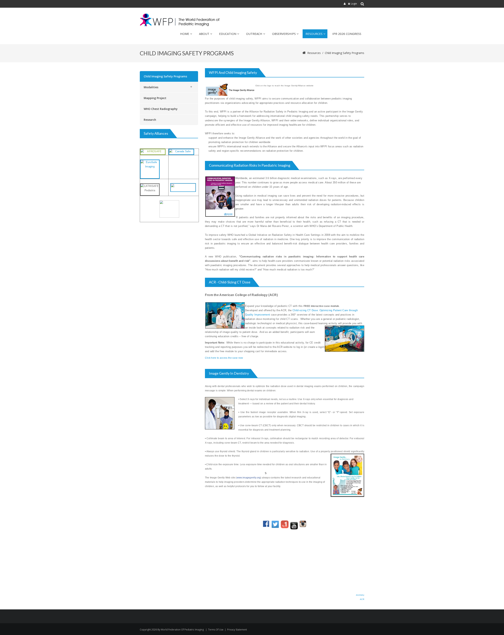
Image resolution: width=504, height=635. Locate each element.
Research (150, 120)
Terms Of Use (215, 629)
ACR (362, 599)
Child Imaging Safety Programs (165, 76)
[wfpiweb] (180, 20)
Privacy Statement (237, 629)
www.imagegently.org (249, 477)
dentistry (360, 595)
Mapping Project (155, 98)
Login (354, 3)
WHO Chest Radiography (161, 109)
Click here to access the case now (224, 357)
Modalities (151, 87)
